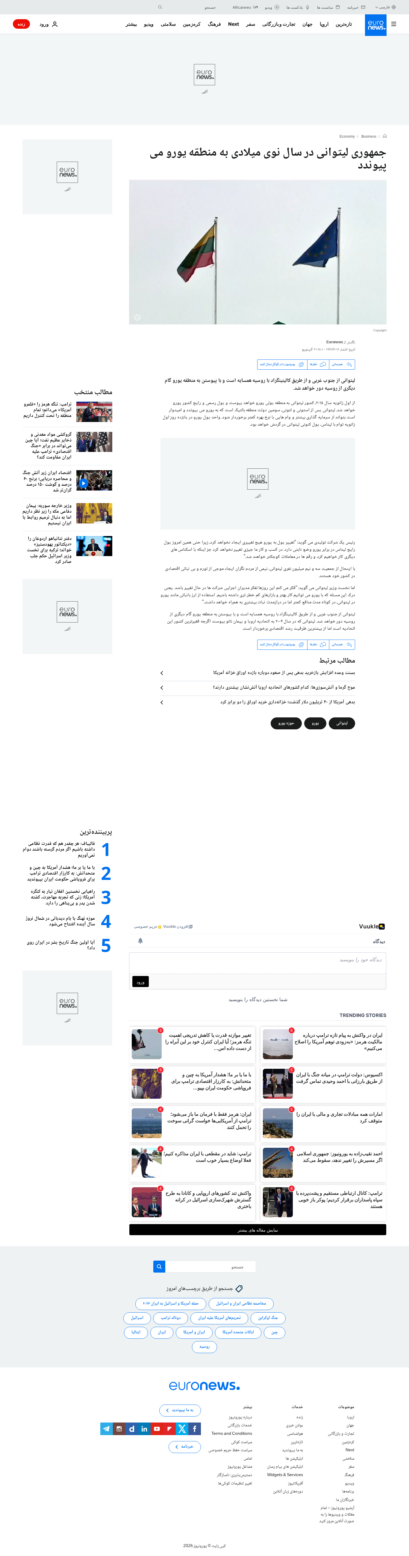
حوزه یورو (286, 723)
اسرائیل (137, 1318)
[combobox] (190, 7)
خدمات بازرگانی (240, 1425)
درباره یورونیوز (240, 1417)
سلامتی (168, 24)
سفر (250, 24)
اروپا (324, 24)
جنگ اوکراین (268, 1318)
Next (233, 24)
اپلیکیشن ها (294, 1458)
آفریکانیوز (295, 1483)
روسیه (204, 1346)
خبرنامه (187, 1446)
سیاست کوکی (241, 1442)
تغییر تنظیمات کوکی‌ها (235, 1483)
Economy (347, 137)
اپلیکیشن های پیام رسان (285, 1466)
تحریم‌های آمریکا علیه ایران (219, 1318)
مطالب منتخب (93, 392)
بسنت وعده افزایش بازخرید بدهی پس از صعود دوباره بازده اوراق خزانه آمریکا (284, 673)
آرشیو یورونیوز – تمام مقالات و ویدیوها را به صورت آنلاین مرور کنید (336, 1515)
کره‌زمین (192, 24)
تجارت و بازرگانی (278, 24)
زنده (21, 23)
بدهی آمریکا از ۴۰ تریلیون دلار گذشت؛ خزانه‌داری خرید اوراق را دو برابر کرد (287, 702)
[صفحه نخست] (385, 136)
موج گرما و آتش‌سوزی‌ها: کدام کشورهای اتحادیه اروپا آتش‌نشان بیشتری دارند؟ (284, 688)
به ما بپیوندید (292, 1450)
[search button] (160, 7)
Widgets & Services (285, 1475)
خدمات (297, 1408)
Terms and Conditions (231, 1433)
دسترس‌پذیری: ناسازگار (234, 1475)
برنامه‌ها (348, 1491)
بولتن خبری (294, 1425)
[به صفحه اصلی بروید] (376, 25)
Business (368, 137)
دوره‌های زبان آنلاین (288, 1491)
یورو (315, 723)
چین (274, 1332)
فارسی (384, 7)
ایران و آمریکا (194, 1332)
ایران (162, 1332)
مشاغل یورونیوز (240, 1466)
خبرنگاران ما (345, 1499)
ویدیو (149, 24)
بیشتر (247, 1408)
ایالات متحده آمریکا (238, 1332)
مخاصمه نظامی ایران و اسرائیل (241, 1303)
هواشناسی (295, 1433)
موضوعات (346, 1408)
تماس (248, 1458)
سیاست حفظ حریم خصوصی (230, 1450)
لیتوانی (342, 723)
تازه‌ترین (344, 24)
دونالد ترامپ (171, 1318)
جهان (307, 24)
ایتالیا (135, 1332)
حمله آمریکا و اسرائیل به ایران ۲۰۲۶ (171, 1303)
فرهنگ (214, 24)
